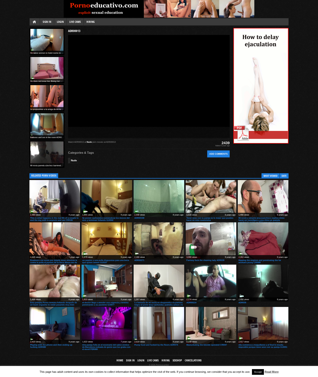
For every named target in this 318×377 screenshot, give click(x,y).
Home (34, 22)
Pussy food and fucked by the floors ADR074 (156, 345)
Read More (272, 372)
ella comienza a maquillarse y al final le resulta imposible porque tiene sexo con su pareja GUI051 (263, 346)
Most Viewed (271, 175)
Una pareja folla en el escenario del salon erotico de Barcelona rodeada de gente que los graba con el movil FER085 (106, 347)
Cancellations (193, 360)
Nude (89, 142)
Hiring (90, 22)
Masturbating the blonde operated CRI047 (206, 345)
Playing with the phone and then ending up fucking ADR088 (51, 346)
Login (60, 22)
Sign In (47, 22)
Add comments (218, 154)
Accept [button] (258, 372)
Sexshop (177, 360)
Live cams (75, 22)
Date (284, 175)
